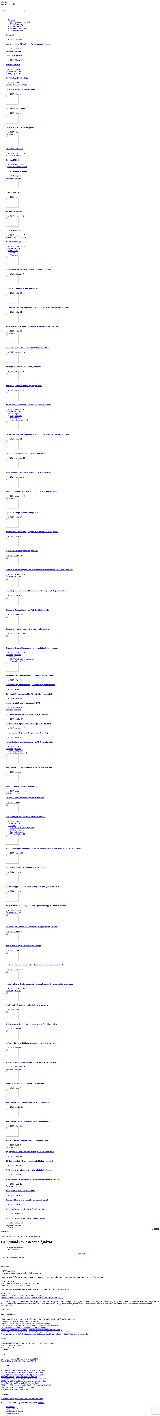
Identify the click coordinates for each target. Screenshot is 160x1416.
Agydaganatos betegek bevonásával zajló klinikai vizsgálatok (30, 1152)
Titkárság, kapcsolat (14, 55)
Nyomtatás (82, 1254)
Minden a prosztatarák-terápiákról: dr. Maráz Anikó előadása (23, 1370)
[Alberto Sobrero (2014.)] (17, 237)
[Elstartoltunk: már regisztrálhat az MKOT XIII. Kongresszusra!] (12, 487)
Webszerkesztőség (13, 65)
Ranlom (41, 1403)
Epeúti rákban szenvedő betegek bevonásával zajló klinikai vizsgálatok (33, 1179)
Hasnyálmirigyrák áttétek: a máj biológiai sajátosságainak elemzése (32, 887)
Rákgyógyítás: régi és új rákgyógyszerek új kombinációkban (30, 1121)
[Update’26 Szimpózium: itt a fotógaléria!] (12, 284)
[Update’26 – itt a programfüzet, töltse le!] (12, 546)
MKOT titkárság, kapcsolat (11, 1345)
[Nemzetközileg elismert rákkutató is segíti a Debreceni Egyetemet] (12, 1058)
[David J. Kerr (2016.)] (12, 226)
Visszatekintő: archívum (19, 834)
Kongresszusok (16, 416)
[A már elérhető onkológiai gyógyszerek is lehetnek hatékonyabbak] (12, 322)
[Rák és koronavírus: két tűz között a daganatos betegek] (12, 1136)
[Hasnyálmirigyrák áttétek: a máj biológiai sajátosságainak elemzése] (12, 882)
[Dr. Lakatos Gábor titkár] (12, 104)
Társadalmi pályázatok (18, 661)
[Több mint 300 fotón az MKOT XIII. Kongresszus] (12, 449)
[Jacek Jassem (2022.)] (12, 188)
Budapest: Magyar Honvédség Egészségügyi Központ (27, 1200)
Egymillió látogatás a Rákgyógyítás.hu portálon (18, 1387)
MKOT (13, 253)
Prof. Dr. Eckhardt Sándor (16, 171)
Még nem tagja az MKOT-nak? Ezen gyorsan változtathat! (29, 44)
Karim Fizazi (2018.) (14, 211)
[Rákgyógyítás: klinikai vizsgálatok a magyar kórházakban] (12, 763)
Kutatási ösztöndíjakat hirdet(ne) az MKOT (23, 703)
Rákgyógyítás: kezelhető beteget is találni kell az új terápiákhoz (24, 1379)
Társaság (11, 20)
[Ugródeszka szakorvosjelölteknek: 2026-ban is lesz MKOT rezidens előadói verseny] (12, 303)
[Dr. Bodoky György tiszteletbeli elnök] (16, 85)
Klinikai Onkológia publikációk (22, 828)
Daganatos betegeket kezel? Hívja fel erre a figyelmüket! (28, 629)
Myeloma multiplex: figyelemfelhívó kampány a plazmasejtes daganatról (34, 965)
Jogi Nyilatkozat (12, 1409)
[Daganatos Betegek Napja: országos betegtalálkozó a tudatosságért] (12, 643)
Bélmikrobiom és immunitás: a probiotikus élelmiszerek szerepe (24, 1328)
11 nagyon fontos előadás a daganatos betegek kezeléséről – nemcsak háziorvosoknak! (39, 984)
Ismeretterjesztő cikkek (18, 753)
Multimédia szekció (17, 830)
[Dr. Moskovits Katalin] (12, 144)
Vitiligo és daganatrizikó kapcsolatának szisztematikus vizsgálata (31, 1043)
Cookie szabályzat (12, 1413)
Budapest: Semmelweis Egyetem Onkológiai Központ (27, 1209)
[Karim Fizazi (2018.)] (12, 207)
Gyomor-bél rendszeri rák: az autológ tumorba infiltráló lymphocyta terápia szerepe (31, 1330)
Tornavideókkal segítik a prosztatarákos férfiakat (19, 1377)
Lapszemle (12, 826)
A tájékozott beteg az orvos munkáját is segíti (23, 946)
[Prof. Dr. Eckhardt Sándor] (16, 167)
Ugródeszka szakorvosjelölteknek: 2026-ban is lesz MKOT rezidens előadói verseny (38, 307)
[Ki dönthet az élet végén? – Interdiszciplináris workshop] (12, 343)
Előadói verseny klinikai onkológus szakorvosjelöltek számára (30, 675)
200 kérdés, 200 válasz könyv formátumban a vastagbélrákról (23, 1381)
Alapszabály (10, 35)
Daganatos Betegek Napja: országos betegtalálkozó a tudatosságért (32, 648)
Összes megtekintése (13, 51)
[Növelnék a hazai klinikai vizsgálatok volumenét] (13, 793)
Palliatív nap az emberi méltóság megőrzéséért (24, 386)
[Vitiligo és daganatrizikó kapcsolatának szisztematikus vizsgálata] (12, 1039)
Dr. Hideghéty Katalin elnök (17, 78)
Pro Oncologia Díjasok (18, 28)
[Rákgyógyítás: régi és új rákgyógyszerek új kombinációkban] (12, 1117)
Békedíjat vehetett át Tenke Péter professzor (23, 367)
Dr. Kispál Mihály (13, 160)
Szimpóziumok (15, 418)
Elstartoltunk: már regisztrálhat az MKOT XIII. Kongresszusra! (31, 491)
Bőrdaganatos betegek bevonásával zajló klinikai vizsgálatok (29, 1161)
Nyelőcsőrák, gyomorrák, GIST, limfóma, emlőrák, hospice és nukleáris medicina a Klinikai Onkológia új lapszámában (45, 1334)
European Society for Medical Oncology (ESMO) (19, 1359)
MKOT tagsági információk (20, 22)
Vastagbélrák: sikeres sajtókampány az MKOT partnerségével (30, 742)
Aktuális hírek (13, 251)
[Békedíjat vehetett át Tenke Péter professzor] (12, 362)
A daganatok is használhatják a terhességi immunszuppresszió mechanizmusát (36, 906)
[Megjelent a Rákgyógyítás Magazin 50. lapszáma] (12, 1079)
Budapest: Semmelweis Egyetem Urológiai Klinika (25, 1218)
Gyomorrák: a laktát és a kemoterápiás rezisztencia (26, 867)
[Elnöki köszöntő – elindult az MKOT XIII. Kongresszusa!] (12, 468)
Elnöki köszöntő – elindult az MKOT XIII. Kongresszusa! (28, 472)
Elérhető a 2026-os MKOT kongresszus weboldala (21, 1236)
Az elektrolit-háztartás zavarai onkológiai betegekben (27, 1005)
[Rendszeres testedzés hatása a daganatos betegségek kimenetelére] (12, 1019)
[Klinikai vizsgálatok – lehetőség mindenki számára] (12, 812)
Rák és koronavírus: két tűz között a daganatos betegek (28, 1140)
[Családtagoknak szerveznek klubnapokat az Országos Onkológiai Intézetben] (12, 586)
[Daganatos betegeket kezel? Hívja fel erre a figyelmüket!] (12, 624)
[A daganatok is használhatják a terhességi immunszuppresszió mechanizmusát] (12, 901)
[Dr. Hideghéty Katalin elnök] (13, 74)
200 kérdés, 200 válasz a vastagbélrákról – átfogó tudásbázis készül (26, 1385)
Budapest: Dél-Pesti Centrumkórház (20, 1191)
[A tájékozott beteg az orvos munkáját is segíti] (12, 941)
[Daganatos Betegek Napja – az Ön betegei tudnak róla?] (12, 605)
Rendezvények (13, 414)
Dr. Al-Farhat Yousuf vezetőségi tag (20, 128)
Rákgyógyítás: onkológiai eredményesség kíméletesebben (28, 1102)
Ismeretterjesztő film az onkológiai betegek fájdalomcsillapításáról (32, 927)
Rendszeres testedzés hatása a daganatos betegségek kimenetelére (31, 1024)
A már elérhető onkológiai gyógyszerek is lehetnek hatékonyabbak (32, 326)
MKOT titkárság (16, 24)
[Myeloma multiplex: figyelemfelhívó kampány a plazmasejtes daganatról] (12, 960)
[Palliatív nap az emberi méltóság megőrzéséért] (12, 381)
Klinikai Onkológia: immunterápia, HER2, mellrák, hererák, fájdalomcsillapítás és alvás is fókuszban (46, 848)
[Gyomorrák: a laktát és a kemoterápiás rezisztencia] (12, 863)
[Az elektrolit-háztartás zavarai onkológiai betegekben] (12, 1000)
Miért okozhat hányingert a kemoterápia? (16, 1389)
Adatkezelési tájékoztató (15, 1411)
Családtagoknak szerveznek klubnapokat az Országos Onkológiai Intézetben (36, 591)
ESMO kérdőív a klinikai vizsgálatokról (21, 786)
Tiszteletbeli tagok (17, 30)
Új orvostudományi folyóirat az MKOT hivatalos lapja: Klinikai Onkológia (28, 1343)
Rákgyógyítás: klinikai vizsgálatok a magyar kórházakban (29, 767)
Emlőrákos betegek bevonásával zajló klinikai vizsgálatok (28, 1170)
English (11, 1227)
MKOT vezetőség (17, 26)
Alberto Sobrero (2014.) (15, 242)
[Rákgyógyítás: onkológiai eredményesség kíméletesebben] (12, 1098)
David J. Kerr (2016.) (14, 231)
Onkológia (14, 255)
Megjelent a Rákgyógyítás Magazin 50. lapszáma (25, 1083)
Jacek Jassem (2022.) (14, 192)
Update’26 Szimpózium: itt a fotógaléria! (22, 288)
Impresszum (10, 1407)
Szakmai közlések (17, 832)
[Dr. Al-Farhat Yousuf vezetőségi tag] (12, 123)
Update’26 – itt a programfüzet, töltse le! (22, 551)
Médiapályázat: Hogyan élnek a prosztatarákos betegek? (28, 733)
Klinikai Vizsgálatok (15, 751)
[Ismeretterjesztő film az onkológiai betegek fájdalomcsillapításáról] (12, 922)
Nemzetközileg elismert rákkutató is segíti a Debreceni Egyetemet (31, 1062)
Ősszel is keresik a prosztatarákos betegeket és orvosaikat (28, 724)
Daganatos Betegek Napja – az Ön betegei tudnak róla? (28, 610)
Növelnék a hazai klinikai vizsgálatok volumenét (25, 798)
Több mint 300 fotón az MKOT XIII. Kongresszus (25, 453)
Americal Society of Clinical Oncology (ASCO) (19, 1361)
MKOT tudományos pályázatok (22, 659)
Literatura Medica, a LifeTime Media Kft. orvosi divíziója (22, 1399)
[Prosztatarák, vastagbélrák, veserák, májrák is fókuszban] (12, 265)
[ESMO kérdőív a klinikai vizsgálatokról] (12, 782)
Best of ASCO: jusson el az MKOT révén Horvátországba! (29, 694)
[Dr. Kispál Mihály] (13, 155)
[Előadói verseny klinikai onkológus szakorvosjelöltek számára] (12, 671)
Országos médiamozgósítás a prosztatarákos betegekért (27, 714)
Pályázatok (12, 657)
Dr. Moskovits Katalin (14, 149)
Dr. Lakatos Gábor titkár (16, 108)
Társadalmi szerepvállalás (19, 420)
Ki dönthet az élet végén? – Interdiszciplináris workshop (28, 348)
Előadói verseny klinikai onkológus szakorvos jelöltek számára (30, 685)
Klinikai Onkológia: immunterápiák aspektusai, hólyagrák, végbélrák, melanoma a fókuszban (35, 1332)
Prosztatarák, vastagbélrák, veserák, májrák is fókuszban (28, 269)
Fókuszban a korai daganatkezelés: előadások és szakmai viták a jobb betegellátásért (39, 570)
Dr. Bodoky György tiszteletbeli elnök (20, 89)
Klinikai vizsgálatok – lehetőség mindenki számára (25, 817)
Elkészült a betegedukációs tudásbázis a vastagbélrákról (21, 1383)
